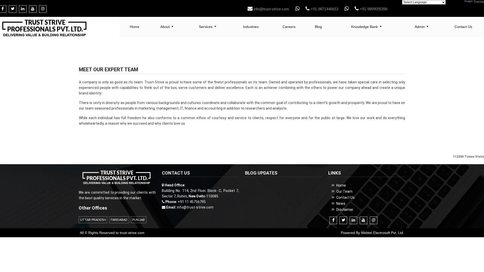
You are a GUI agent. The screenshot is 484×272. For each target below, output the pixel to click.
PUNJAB (138, 220)
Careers (289, 27)
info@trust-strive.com (271, 9)
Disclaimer (344, 210)
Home (134, 27)
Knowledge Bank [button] (365, 27)
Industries (251, 27)
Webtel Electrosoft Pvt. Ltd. (382, 233)
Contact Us (345, 197)
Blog (318, 27)
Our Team (344, 191)
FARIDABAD (119, 220)
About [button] (165, 27)
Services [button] (206, 27)
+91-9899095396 (373, 9)
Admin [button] (420, 27)
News (340, 203)
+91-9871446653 (324, 9)
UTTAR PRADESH (93, 220)
